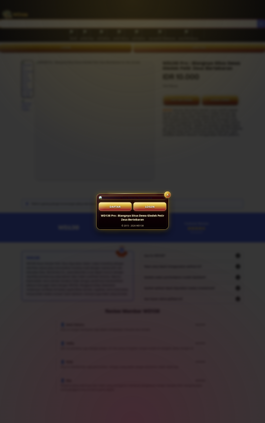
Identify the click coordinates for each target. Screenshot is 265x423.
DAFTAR (115, 206)
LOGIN (150, 206)
